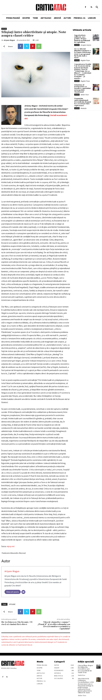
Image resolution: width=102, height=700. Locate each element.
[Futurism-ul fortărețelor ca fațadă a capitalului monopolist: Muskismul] (96, 87)
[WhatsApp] (38, 46)
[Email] (23, 592)
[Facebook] (85, 7)
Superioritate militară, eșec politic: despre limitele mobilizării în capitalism (82, 38)
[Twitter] (26, 46)
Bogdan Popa (85, 60)
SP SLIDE (12, 604)
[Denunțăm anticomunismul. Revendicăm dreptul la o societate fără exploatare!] (96, 101)
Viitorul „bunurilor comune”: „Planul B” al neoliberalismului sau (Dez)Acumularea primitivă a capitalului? (53, 625)
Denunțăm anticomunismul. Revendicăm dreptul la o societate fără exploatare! (82, 102)
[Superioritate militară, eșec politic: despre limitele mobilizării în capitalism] (96, 37)
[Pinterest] (32, 46)
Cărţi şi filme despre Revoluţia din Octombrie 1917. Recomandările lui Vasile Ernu (85, 669)
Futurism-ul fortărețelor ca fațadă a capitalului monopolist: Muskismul (82, 88)
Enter (4, 29)
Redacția (83, 108)
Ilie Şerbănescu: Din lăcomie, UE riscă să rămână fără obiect (17, 623)
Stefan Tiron (84, 95)
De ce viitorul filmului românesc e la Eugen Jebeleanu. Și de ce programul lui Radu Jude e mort (82, 53)
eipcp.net (11, 546)
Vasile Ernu (81, 675)
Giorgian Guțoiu (85, 45)
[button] (97, 7)
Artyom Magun (9, 40)
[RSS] (91, 7)
